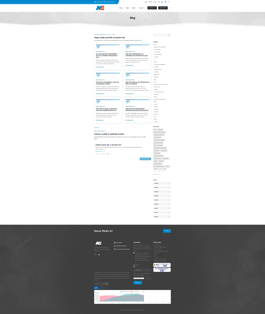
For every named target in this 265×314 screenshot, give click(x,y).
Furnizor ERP (157, 52)
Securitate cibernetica (159, 91)
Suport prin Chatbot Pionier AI (160, 260)
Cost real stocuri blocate (159, 140)
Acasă (146, 1)
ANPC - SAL (156, 256)
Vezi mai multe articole (145, 159)
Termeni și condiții (158, 245)
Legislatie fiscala (157, 69)
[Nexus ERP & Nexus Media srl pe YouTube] (165, 2)
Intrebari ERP (157, 153)
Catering (156, 121)
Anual (100, 287)
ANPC (155, 254)
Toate (155, 44)
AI (154, 59)
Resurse (141, 8)
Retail (155, 101)
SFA (155, 116)
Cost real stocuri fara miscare (160, 148)
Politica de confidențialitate (159, 247)
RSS (159, 1)
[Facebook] (95, 254)
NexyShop (156, 109)
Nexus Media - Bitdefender (160, 99)
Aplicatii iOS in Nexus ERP (159, 47)
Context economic (158, 54)
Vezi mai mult (156, 174)
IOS (155, 129)
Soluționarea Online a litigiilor (160, 258)
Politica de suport (157, 249)
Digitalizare (156, 74)
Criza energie (165, 158)
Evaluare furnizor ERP (158, 155)
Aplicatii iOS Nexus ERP (159, 134)
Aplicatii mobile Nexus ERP (159, 132)
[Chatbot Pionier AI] (162, 2)
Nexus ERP (156, 94)
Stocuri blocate (157, 49)
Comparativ (105, 287)
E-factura (161, 161)
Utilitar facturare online (159, 166)
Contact (155, 1)
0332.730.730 (99, 1)
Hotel (155, 119)
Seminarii (156, 114)
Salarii (155, 62)
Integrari (156, 89)
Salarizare (156, 76)
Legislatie (156, 67)
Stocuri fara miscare (158, 145)
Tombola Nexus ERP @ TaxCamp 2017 (108, 145)
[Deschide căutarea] (170, 8)
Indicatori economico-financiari (161, 84)
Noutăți (150, 1)
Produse (121, 8)
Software (156, 106)
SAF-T (155, 81)
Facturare (156, 111)
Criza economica (157, 158)
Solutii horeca (157, 86)
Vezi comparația (100, 67)
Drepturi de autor (157, 163)
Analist (155, 104)
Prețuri (133, 8)
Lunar (96, 287)
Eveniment (156, 71)
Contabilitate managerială (159, 64)
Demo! (127, 8)
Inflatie (155, 161)
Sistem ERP (156, 150)
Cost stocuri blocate (158, 142)
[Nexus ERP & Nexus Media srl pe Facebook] (169, 2)
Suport (167, 166)
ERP (155, 79)
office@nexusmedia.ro (110, 1)
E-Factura (156, 57)
